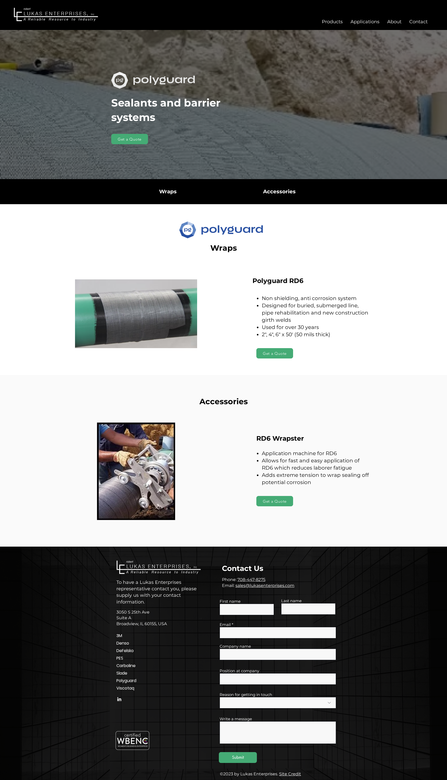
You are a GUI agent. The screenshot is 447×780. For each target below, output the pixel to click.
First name (230, 601)
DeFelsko (125, 651)
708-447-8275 (251, 579)
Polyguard (126, 681)
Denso (122, 643)
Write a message (236, 719)
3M (119, 636)
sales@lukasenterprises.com (264, 585)
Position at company (239, 671)
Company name (235, 646)
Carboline (126, 666)
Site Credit (290, 773)
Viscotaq (125, 688)
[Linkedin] (119, 699)
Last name (291, 601)
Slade (121, 673)
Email (225, 624)
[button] (332, 22)
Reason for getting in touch (246, 695)
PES (119, 658)
